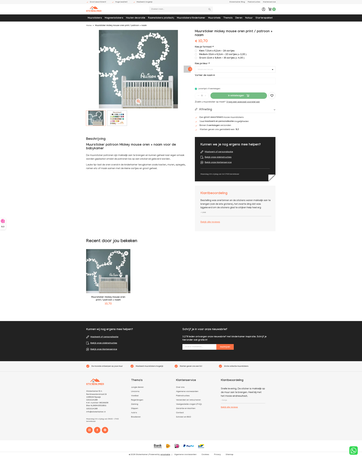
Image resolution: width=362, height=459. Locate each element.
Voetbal (134, 396)
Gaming (134, 404)
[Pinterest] (105, 430)
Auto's (134, 413)
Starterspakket (264, 18)
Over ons (180, 387)
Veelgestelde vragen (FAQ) (189, 404)
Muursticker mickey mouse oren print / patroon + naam (121, 26)
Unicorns (135, 392)
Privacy (217, 455)
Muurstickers (95, 18)
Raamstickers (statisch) (161, 18)
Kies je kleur (202, 63)
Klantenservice (269, 2)
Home (89, 26)
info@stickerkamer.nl (96, 412)
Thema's (227, 18)
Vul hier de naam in (205, 75)
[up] (205, 95)
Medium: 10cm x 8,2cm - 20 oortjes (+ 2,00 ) (222, 54)
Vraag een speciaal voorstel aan (243, 102)
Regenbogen (137, 400)
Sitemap (229, 455)
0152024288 (92, 409)
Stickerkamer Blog (237, 2)
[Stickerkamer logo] (94, 9)
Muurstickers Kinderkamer (191, 18)
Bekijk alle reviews (210, 222)
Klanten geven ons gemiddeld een (219, 129)
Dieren (238, 18)
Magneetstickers (114, 18)
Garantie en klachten (185, 409)
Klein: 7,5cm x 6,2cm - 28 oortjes (216, 51)
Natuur (249, 18)
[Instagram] (89, 430)
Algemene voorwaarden (187, 392)
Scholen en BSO (183, 417)
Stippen (134, 409)
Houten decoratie (135, 18)
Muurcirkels (214, 18)
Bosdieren (136, 417)
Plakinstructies (254, 2)
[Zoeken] (210, 9)
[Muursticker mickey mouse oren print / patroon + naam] (108, 271)
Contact (180, 413)
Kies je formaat (204, 47)
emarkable (165, 455)
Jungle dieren (137, 387)
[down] (198, 95)
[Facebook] (97, 430)
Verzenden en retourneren (188, 400)
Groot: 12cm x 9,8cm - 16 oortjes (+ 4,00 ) (221, 58)
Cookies (205, 455)
